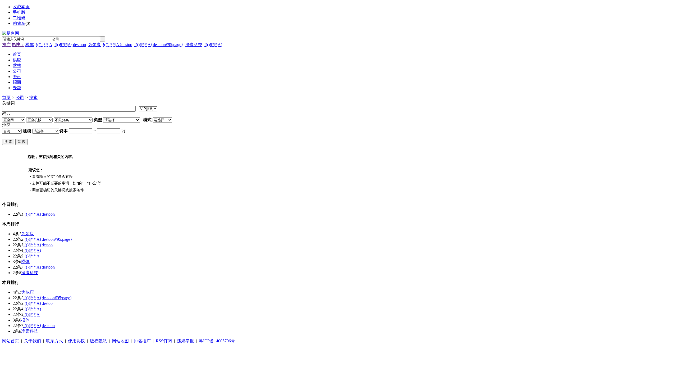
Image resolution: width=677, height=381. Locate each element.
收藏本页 (21, 6)
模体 (29, 44)
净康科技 (193, 44)
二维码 (19, 18)
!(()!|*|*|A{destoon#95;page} (158, 44)
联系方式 (54, 341)
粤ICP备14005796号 (217, 341)
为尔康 (94, 44)
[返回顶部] (2, 346)
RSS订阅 (164, 341)
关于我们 (32, 341)
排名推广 (142, 341)
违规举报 (185, 341)
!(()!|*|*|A (44, 44)
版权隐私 (98, 341)
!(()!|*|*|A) (213, 44)
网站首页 (10, 341)
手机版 (19, 12)
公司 (20, 97)
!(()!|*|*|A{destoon (70, 44)
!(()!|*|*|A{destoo (117, 44)
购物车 (19, 23)
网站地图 (120, 341)
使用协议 (76, 341)
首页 (6, 97)
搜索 (33, 97)
